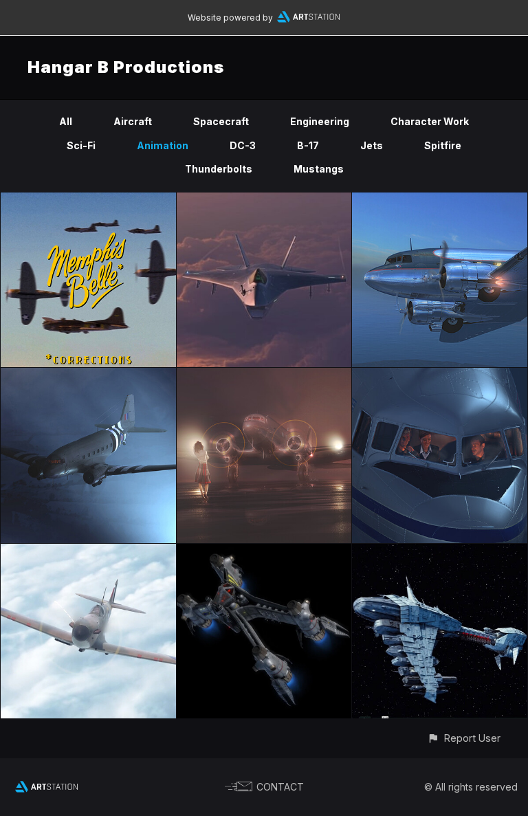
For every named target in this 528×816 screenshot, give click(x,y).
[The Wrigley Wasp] (439, 200)
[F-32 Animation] (264, 200)
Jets (371, 145)
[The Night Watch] (439, 376)
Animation (162, 145)
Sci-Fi (81, 145)
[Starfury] (264, 552)
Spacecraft (221, 121)
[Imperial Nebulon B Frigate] (439, 552)
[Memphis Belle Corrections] (88, 200)
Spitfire (442, 145)
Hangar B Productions (126, 67)
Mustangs (319, 169)
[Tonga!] (88, 376)
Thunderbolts (218, 169)
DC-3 (243, 145)
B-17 (308, 145)
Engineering (319, 121)
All (65, 121)
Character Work (429, 121)
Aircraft (132, 121)
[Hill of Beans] (264, 376)
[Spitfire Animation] (88, 552)
